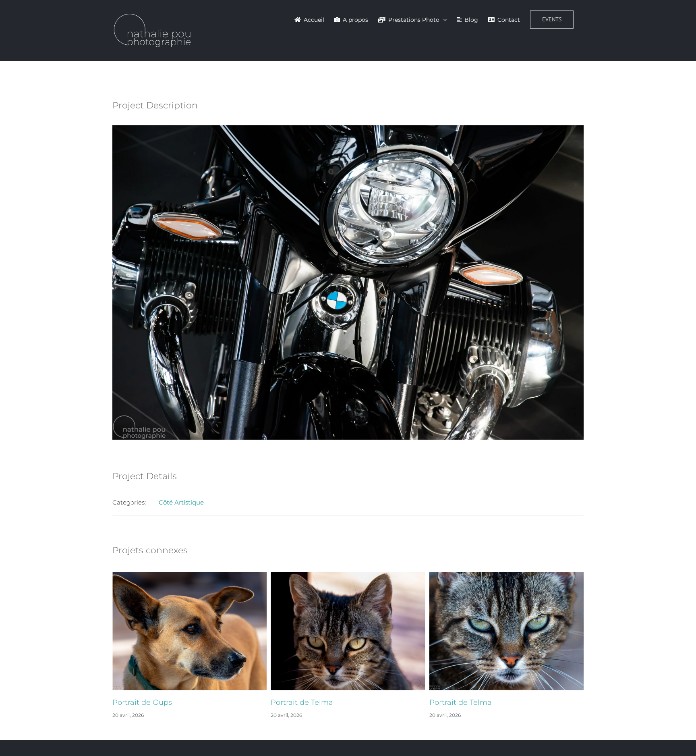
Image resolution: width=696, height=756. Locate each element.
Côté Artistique (181, 502)
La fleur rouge (454, 702)
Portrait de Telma (143, 702)
